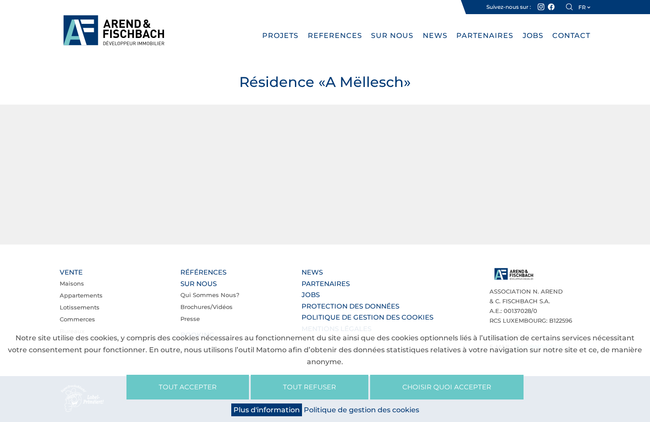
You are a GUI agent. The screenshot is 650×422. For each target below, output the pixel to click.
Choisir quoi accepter (446, 387)
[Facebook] (551, 7)
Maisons (72, 283)
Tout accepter (188, 387)
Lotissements (79, 307)
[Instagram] (541, 7)
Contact (571, 35)
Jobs (533, 35)
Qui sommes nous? (209, 294)
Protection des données (350, 306)
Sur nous (392, 35)
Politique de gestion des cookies (367, 317)
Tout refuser (309, 387)
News (435, 35)
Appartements (81, 295)
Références (203, 272)
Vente (71, 272)
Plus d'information (266, 410)
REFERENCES (335, 35)
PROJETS (280, 35)
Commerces (77, 319)
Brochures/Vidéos (206, 306)
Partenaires (484, 35)
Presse (190, 318)
